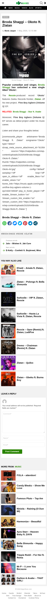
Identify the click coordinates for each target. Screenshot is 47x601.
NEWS (10, 8)
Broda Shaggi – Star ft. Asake (27, 112)
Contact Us (12, 598)
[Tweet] (20, 223)
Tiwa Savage (16, 596)
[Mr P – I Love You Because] (8, 568)
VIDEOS (24, 8)
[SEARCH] (41, 3)
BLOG (31, 8)
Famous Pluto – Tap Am (30, 498)
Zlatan (29, 234)
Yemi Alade (28, 596)
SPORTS (38, 8)
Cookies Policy (34, 598)
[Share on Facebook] (9, 223)
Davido (11, 593)
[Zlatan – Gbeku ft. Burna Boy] (8, 379)
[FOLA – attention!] (8, 475)
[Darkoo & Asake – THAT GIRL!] (8, 580)
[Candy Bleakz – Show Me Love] (8, 487)
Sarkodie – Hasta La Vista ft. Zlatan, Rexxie (29, 314)
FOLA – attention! (26, 475)
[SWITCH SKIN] (45, 3)
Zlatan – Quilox (25, 363)
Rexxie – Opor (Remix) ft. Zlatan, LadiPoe (30, 330)
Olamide (27, 593)
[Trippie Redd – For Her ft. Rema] (8, 556)
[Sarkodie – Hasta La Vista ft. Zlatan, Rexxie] (8, 315)
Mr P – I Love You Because (26, 567)
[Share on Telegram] (30, 223)
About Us (37, 596)
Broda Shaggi (8, 234)
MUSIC (17, 8)
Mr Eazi (42, 593)
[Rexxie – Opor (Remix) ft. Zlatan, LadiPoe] (8, 331)
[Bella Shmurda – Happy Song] (8, 545)
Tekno (35, 593)
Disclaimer (22, 598)
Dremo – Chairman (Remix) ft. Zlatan (27, 346)
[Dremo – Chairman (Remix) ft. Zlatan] (8, 347)
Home (4, 593)
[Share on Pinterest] (25, 223)
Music (18, 467)
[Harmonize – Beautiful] (8, 522)
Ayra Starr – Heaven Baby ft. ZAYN (28, 533)
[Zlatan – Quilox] (8, 363)
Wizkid (19, 593)
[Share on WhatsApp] (4, 223)
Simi (7, 596)
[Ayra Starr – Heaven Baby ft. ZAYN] (8, 533)
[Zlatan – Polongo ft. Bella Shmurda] (8, 283)
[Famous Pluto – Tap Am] (8, 499)
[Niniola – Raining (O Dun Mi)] (8, 510)
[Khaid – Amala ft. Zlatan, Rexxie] (8, 269)
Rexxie (20, 234)
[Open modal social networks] (35, 223)
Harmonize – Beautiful (29, 521)
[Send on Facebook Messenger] (15, 223)
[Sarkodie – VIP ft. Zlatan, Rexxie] (8, 299)
